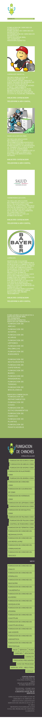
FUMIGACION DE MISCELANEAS (16, 388)
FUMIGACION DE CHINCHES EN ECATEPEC (20, 595)
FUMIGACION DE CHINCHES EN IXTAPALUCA (20, 574)
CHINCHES (19, 653)
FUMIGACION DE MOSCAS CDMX (21, 506)
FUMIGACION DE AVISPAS (16, 330)
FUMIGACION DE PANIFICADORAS (16, 426)
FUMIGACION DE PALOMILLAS (16, 347)
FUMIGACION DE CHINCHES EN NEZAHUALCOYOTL (20, 532)
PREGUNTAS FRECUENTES (24, 660)
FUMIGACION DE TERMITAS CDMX (21, 527)
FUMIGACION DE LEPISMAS (16, 342)
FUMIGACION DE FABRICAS (16, 415)
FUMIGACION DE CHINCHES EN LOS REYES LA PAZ (20, 539)
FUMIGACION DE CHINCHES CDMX (18, 483)
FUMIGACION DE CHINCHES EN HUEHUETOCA (20, 637)
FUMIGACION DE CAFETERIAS (16, 366)
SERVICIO (23, 650)
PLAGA (31, 650)
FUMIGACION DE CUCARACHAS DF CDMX (20, 490)
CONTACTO (29, 657)
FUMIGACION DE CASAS (16, 403)
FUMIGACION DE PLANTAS (16, 420)
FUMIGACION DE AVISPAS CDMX (22, 468)
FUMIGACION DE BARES (16, 372)
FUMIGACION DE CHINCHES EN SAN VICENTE (20, 630)
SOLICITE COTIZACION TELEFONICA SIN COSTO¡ (18, 99)
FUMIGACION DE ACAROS (16, 336)
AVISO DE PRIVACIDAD (25, 664)
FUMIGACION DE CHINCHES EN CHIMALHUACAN (20, 546)
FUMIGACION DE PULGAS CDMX (22, 520)
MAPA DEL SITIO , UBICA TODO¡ (22, 667)
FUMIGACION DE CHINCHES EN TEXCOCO (20, 553)
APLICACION (29, 653)
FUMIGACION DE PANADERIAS (16, 377)
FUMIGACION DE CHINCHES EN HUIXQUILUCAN (20, 602)
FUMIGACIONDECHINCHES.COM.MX (20, 725)
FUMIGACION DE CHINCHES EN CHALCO (20, 567)
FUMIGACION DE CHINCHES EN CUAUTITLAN (20, 616)
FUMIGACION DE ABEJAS (16, 325)
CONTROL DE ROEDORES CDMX (22, 524)
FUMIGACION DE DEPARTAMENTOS (16, 398)
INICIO (15, 650)
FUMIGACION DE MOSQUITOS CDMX (19, 511)
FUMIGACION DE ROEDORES (16, 353)
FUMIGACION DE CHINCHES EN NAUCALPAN (20, 581)
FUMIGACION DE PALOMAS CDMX (21, 517)
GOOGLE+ (30, 671)
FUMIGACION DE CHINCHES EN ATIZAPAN (20, 609)
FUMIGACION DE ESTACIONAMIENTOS (18, 409)
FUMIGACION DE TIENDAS (16, 383)
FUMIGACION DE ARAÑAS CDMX (22, 478)
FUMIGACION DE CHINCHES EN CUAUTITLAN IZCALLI (20, 623)
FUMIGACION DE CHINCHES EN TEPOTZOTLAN (20, 644)
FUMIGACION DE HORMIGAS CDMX (19, 497)
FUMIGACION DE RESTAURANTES (16, 361)
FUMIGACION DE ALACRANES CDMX (19, 473)
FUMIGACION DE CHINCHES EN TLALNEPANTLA (20, 588)
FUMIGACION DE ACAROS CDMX (22, 460)
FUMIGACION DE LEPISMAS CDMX (21, 503)
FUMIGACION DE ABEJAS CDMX (22, 464)
